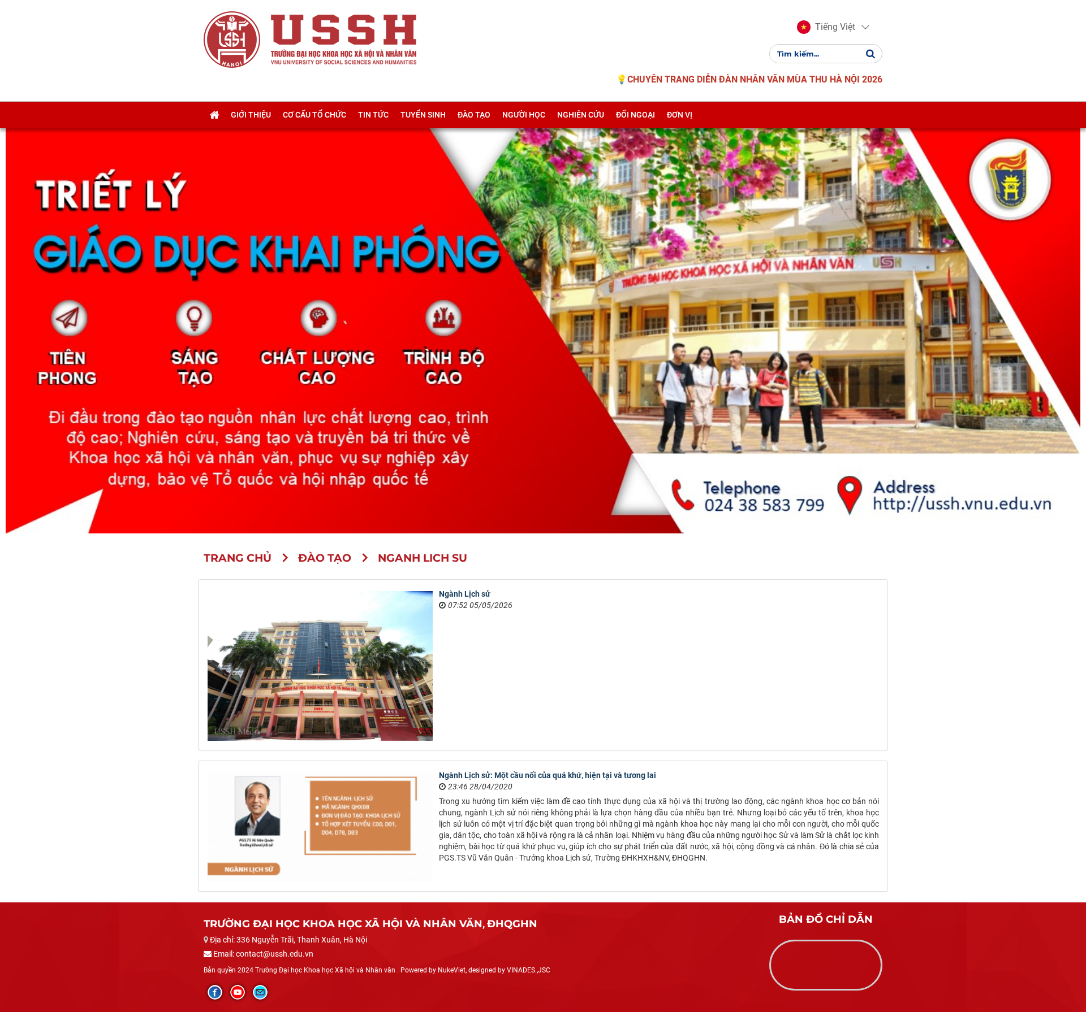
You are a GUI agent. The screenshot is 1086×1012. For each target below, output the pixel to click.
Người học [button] (523, 114)
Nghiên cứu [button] (580, 114)
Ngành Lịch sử (464, 593)
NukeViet (452, 970)
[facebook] (215, 992)
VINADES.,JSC (528, 970)
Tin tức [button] (373, 114)
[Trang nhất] (214, 114)
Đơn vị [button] (679, 114)
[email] (260, 992)
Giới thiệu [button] (251, 114)
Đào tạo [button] (474, 114)
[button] (826, 27)
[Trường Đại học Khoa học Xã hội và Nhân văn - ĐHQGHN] (232, 39)
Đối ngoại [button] (635, 114)
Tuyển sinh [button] (423, 114)
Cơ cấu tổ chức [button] (314, 114)
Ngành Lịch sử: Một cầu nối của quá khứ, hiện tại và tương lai (547, 775)
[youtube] (237, 992)
